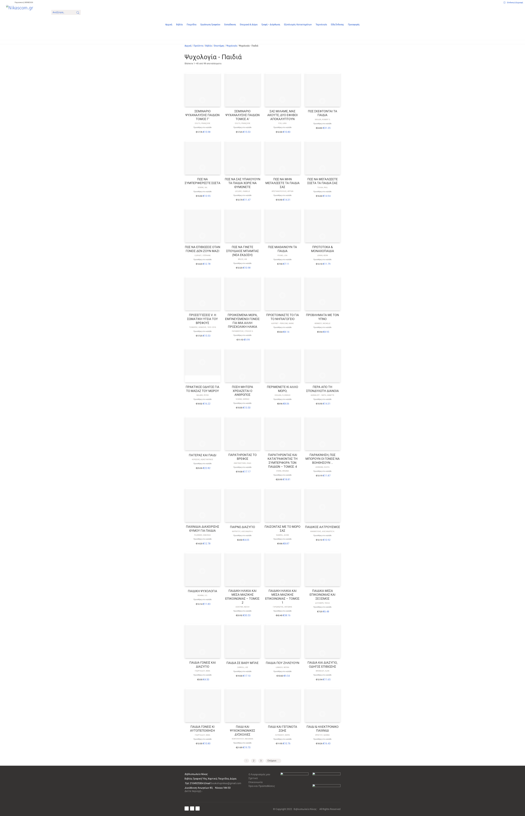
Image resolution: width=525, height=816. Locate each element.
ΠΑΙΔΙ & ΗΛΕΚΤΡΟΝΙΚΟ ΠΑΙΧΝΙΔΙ (323, 728)
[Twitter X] (192, 808)
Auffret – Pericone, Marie (282, 323)
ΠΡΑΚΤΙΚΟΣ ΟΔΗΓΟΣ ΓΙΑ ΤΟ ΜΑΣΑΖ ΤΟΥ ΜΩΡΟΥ (202, 389)
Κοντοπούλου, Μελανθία (242, 739)
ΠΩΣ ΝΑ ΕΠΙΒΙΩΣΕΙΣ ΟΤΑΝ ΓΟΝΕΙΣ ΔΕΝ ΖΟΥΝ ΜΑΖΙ (202, 249)
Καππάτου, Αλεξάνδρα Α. (242, 531)
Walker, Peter (202, 395)
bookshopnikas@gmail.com (226, 783)
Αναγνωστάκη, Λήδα (242, 463)
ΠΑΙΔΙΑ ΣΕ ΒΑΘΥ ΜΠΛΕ (242, 663)
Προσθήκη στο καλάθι (202, 127)
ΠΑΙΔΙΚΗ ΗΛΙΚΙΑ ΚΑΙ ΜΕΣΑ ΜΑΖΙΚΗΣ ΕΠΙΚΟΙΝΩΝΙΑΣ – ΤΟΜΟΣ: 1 (282, 596)
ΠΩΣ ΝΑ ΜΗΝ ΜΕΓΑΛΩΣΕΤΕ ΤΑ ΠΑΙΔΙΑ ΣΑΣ (282, 183)
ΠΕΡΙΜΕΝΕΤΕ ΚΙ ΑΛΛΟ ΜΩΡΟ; (282, 389)
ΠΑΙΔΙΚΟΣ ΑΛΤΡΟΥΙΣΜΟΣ (322, 527)
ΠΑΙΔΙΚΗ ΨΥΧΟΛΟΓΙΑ (202, 591)
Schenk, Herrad (242, 399)
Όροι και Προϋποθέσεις (262, 786)
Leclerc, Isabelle (242, 191)
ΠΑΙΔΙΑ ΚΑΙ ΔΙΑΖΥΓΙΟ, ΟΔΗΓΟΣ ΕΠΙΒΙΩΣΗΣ (322, 664)
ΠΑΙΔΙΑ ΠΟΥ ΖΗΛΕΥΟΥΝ (282, 663)
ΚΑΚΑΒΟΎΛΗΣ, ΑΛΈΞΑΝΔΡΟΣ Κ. (322, 531)
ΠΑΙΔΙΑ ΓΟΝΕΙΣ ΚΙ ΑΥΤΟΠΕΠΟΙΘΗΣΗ (202, 728)
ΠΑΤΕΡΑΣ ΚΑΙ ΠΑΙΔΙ (202, 455)
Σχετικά (253, 778)
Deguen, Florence (282, 395)
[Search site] (77, 13)
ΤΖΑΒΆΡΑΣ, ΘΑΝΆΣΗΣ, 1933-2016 (202, 327)
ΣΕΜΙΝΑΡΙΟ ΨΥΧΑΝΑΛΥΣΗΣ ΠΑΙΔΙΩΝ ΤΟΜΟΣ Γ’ (202, 115)
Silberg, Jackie (282, 535)
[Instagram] (198, 808)
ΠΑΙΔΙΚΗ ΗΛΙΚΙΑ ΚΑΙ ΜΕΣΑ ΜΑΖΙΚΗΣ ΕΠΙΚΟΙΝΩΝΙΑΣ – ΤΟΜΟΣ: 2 (242, 596)
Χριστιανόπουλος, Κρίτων (282, 191)
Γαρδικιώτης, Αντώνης (282, 607)
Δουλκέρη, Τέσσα (322, 603)
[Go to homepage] (26, 12)
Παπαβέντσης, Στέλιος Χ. (242, 331)
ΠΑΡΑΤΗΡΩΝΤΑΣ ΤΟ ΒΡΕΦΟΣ (242, 457)
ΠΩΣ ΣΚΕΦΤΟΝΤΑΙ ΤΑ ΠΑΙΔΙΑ (322, 113)
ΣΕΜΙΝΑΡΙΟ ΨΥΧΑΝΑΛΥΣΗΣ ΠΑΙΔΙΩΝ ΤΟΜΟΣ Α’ (242, 115)
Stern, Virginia (282, 471)
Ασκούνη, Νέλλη (242, 607)
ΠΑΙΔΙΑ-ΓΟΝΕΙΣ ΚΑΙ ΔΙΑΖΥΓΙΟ (202, 664)
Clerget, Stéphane (202, 255)
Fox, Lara (282, 123)
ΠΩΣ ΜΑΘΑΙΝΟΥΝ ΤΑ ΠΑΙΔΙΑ (282, 249)
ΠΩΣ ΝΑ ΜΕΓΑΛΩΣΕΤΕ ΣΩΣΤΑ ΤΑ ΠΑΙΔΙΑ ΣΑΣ (322, 181)
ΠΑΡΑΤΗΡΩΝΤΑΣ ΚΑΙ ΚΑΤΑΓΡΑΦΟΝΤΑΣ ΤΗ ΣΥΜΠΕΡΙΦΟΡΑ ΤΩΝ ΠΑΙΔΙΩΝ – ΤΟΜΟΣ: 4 (283, 460)
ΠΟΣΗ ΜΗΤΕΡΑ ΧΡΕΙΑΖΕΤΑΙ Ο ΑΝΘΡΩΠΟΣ (242, 390)
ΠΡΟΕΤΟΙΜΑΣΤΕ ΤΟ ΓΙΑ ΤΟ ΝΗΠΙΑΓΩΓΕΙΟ (282, 317)
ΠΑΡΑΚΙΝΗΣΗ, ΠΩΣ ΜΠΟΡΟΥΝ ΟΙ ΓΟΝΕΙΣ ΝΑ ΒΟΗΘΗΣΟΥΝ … (322, 458)
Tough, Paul (322, 187)
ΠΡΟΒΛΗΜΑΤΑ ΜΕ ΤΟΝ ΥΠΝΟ (322, 317)
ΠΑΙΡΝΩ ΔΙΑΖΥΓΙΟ (242, 527)
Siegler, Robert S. (322, 119)
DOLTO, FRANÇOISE (202, 123)
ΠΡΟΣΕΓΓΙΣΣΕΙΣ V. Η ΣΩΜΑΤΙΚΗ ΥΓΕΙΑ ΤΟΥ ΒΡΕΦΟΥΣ (202, 319)
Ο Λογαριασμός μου (259, 774)
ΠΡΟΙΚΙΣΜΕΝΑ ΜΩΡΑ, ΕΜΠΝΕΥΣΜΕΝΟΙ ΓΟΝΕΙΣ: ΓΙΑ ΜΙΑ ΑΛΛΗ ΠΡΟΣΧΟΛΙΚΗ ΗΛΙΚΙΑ (242, 320)
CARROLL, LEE (242, 667)
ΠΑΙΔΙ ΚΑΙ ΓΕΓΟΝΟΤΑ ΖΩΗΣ (282, 728)
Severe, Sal (202, 187)
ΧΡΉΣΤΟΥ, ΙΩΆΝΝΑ (322, 735)
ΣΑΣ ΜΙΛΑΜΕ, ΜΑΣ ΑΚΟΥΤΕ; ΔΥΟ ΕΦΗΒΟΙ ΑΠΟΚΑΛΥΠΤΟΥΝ (282, 115)
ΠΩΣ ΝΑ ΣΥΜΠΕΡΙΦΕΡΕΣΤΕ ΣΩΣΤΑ (202, 181)
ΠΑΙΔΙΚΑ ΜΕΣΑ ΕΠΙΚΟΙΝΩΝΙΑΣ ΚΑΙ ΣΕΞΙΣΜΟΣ (322, 594)
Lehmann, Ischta (322, 467)
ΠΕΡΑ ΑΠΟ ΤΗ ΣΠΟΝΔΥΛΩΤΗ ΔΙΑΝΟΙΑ (322, 389)
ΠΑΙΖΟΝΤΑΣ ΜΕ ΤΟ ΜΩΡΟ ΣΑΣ (282, 528)
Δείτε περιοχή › (193, 791)
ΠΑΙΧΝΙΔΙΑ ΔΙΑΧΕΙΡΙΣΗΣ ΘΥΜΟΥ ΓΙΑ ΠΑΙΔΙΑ (202, 528)
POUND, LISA (282, 255)
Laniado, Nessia (282, 667)
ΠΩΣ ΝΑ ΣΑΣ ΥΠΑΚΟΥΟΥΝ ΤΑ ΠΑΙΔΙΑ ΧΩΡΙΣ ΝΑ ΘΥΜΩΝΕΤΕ (242, 183)
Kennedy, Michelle (322, 323)
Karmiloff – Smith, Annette (322, 395)
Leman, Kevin (322, 255)
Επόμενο (272, 761)
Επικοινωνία (255, 782)
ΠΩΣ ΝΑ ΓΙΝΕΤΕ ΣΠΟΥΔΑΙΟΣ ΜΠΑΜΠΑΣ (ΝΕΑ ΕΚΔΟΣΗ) (242, 251)
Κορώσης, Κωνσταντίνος (202, 459)
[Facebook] (187, 808)
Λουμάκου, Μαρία (282, 735)
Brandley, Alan (322, 671)
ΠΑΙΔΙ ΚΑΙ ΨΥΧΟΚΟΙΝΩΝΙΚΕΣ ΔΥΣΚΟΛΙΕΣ (242, 730)
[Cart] (86, 12)
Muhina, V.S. (202, 595)
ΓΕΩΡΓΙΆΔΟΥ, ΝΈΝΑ (202, 671)
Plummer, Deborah (202, 535)
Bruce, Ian (242, 259)
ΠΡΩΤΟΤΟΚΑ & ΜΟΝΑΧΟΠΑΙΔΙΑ (322, 249)
